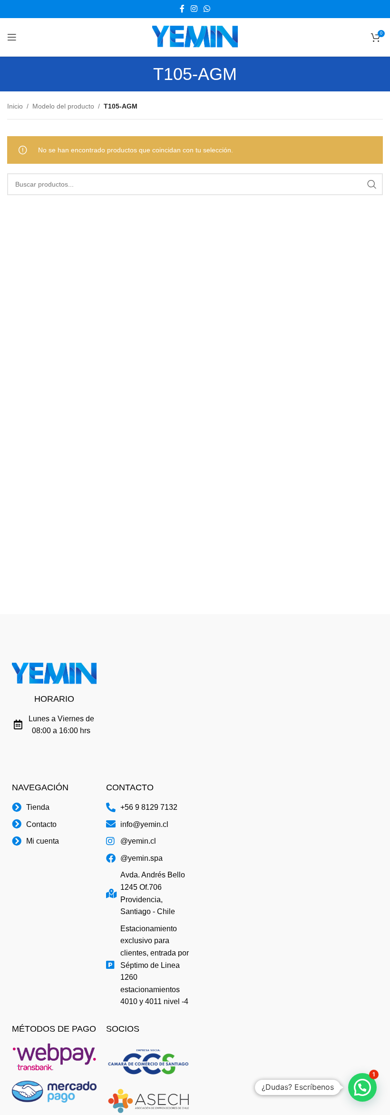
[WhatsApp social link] (207, 8)
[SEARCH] (372, 184)
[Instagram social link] (193, 8)
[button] (362, 1087)
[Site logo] (195, 36)
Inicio (15, 106)
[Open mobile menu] (11, 37)
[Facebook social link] (181, 8)
